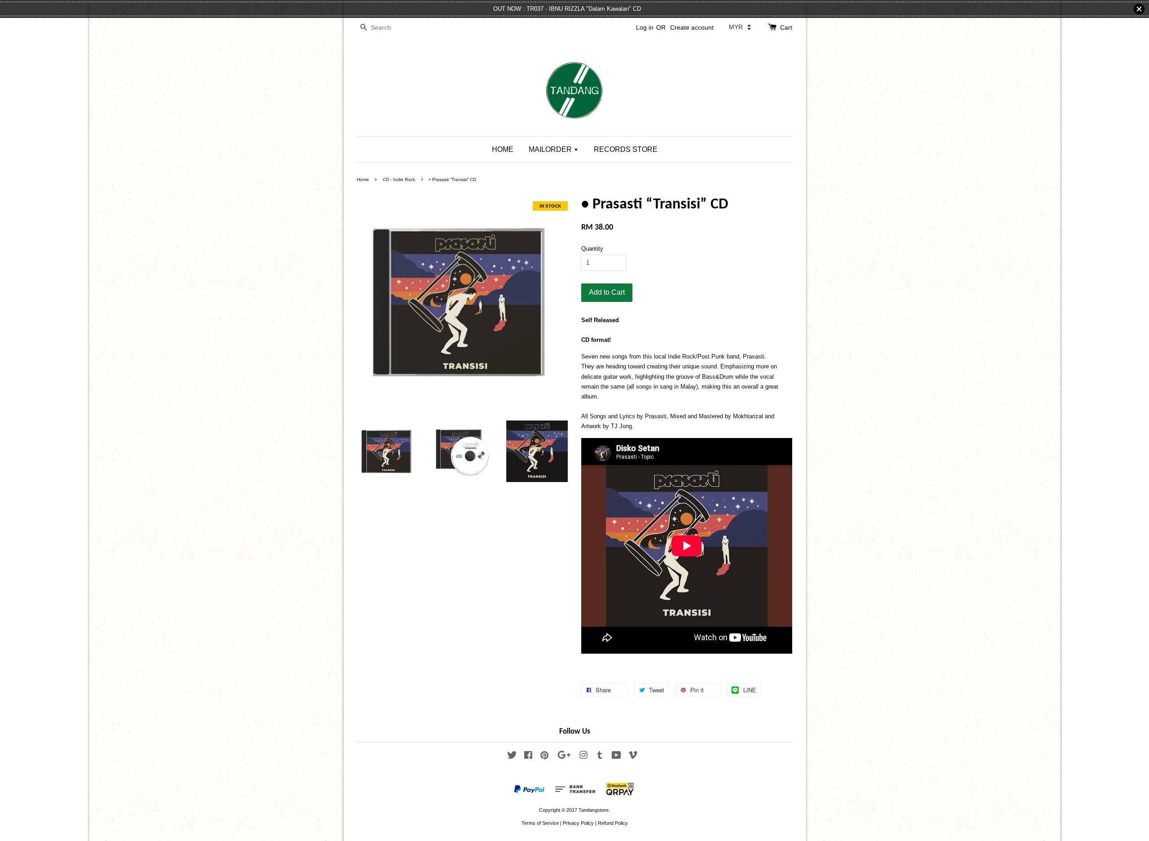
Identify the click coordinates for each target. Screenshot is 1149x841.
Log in (644, 27)
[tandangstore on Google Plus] (564, 757)
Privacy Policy (578, 823)
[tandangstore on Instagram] (583, 757)
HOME (502, 149)
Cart (786, 27)
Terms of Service (540, 823)
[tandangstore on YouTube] (616, 757)
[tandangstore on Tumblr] (600, 757)
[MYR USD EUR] (739, 27)
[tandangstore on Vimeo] (633, 757)
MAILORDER (551, 149)
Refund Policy (613, 823)
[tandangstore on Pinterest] (544, 757)
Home (363, 179)
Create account (692, 27)
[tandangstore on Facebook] (528, 757)
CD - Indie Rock (399, 179)
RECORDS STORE (626, 149)
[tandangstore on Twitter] (512, 757)
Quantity (592, 248)
